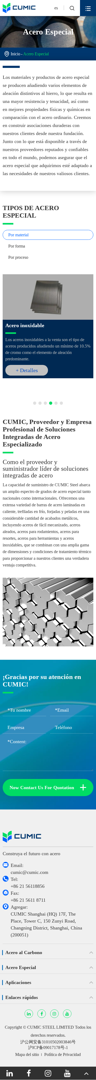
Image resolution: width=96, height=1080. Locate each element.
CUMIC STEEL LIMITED (50, 1027)
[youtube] (67, 1073)
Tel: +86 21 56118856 (28, 883)
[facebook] (28, 1073)
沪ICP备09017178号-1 (48, 1047)
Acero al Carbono (23, 952)
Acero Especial (36, 54)
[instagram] (48, 1073)
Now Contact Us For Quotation (48, 787)
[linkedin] (9, 1073)
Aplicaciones (18, 982)
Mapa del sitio (27, 1054)
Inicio (15, 54)
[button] (34, 403)
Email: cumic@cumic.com (29, 869)
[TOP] (86, 1073)
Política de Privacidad (62, 1054)
